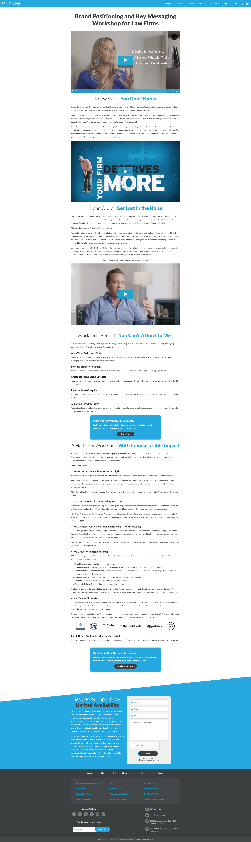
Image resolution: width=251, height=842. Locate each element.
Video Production (151, 789)
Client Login (167, 4)
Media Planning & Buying (119, 794)
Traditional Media (151, 794)
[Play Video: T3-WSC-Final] (125, 171)
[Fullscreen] (177, 91)
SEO (111, 783)
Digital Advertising (83, 794)
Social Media (81, 789)
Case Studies (214, 4)
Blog (225, 4)
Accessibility (149, 839)
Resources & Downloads (196, 4)
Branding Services (117, 789)
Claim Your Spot (125, 666)
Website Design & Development (88, 783)
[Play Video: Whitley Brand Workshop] (125, 294)
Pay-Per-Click (149, 783)
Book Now (125, 434)
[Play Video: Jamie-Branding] (125, 60)
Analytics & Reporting (118, 799)
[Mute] (173, 91)
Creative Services (83, 799)
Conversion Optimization (154, 799)
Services (179, 4)
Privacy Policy (140, 839)
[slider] (123, 91)
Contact (234, 4)
